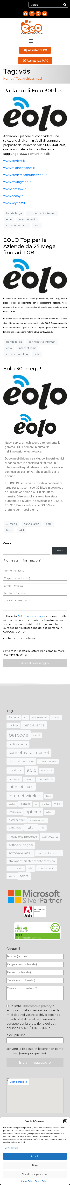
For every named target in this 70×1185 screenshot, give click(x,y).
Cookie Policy (27, 1181)
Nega (35, 1165)
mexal (57, 803)
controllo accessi (21, 761)
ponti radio (15, 827)
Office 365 (15, 811)
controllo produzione (47, 761)
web (12, 876)
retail (31, 827)
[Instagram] (32, 13)
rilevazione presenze (23, 836)
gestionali (14, 779)
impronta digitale (45, 779)
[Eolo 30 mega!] (35, 391)
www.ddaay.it (13, 196)
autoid (56, 717)
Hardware (29, 779)
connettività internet (42, 213)
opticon (33, 811)
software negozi (21, 845)
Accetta (35, 1156)
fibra (9, 530)
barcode (18, 735)
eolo (9, 219)
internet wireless (17, 225)
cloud (36, 735)
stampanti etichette (49, 853)
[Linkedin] (38, 13)
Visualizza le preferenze (35, 1174)
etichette (46, 770)
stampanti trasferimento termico (32, 861)
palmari (49, 812)
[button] (65, 1121)
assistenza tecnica (39, 717)
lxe (36, 804)
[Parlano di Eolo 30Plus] (35, 114)
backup (13, 725)
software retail (20, 853)
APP (25, 717)
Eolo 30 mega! (22, 368)
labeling (12, 804)
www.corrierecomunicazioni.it (25, 175)
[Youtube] (44, 13)
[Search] (64, 4)
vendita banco (46, 868)
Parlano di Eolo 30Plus (32, 90)
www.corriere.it (14, 161)
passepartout (17, 819)
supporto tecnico (16, 868)
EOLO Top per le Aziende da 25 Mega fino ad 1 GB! (29, 246)
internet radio (27, 219)
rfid (42, 827)
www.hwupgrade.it (17, 182)
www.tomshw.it (14, 189)
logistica (25, 803)
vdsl (37, 225)
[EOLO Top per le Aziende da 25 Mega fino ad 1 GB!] (35, 275)
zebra (24, 876)
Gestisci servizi (11, 1148)
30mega (11, 523)
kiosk (48, 796)
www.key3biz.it (14, 203)
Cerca (7, 543)
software (50, 836)
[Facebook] (25, 13)
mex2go (45, 804)
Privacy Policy (41, 1181)
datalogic (15, 770)
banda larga (14, 213)
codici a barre (18, 744)
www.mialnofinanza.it (19, 168)
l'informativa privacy (30, 616)
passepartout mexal (37, 820)
